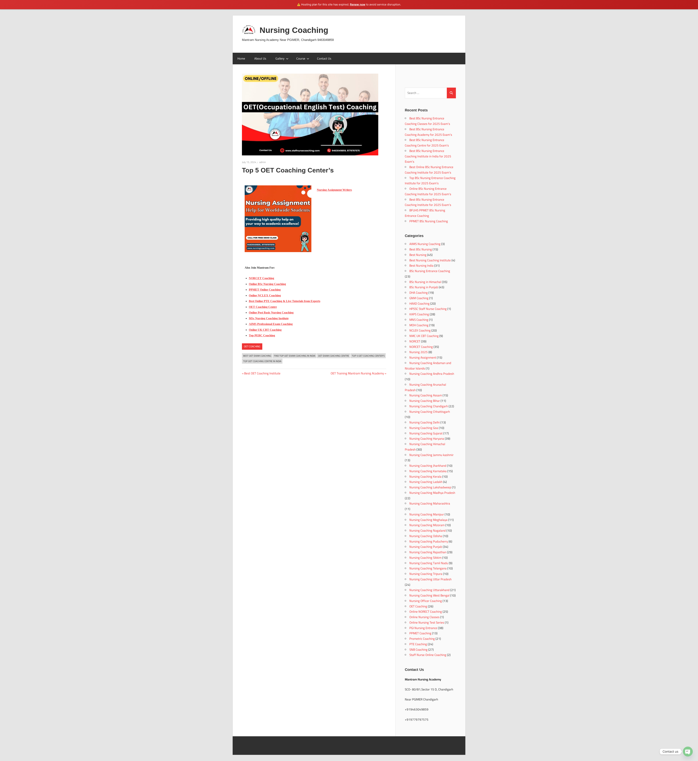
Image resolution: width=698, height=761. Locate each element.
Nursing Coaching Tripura (425, 574)
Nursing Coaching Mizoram (427, 525)
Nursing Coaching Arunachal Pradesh (425, 387)
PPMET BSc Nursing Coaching (428, 221)
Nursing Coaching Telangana (428, 568)
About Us (260, 58)
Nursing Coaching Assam (425, 395)
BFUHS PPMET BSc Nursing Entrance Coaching (425, 213)
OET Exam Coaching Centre (333, 356)
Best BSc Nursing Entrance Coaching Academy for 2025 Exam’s (428, 132)
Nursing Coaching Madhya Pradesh (432, 493)
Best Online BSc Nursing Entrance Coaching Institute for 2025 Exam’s (429, 169)
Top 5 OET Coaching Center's (368, 356)
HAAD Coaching (419, 303)
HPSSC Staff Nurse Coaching (428, 309)
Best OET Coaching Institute (262, 373)
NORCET (414, 341)
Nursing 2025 (418, 352)
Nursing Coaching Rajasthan (427, 552)
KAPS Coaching (419, 314)
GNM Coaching (418, 298)
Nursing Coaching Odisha (425, 536)
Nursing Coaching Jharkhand (427, 466)
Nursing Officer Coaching (425, 601)
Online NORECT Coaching (425, 612)
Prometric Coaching (422, 639)
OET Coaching (252, 346)
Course (300, 58)
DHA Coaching (418, 293)
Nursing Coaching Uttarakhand (429, 590)
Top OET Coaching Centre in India (262, 361)
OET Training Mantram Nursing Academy (357, 373)
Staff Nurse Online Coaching (427, 655)
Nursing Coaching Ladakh (425, 482)
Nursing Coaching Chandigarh (428, 406)
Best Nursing (417, 255)
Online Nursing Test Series (426, 622)
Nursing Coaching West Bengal (429, 595)
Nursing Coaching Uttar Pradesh (430, 579)
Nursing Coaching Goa (423, 428)
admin (262, 162)
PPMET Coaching (420, 633)
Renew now (357, 4)
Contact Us (324, 58)
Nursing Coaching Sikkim (425, 558)
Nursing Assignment (422, 357)
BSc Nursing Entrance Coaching (429, 271)
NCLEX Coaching (420, 330)
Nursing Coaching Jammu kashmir (431, 455)
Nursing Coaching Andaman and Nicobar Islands (428, 365)
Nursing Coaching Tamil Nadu (428, 563)
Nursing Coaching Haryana (426, 438)
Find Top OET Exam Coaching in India (294, 356)
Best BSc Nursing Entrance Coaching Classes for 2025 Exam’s (427, 121)
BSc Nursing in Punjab (423, 287)
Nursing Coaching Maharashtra (429, 503)
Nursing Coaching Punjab (425, 547)
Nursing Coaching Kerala (425, 476)
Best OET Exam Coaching (257, 356)
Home (241, 58)
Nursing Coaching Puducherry (428, 541)
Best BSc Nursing (420, 249)
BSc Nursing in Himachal (425, 282)
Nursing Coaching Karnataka (428, 471)
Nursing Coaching (294, 30)
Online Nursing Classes (424, 617)
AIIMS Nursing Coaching (424, 244)
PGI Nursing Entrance (423, 628)
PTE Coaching (418, 644)
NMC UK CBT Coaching (424, 336)
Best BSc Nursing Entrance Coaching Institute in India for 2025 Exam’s (428, 156)
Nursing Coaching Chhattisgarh (429, 412)
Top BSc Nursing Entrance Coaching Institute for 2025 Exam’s (430, 180)
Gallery (279, 58)
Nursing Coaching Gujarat (426, 433)
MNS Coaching (418, 320)
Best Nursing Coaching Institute (430, 260)
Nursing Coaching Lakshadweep (430, 487)
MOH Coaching (418, 325)
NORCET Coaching (421, 347)
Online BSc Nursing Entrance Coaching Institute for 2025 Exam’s (428, 191)
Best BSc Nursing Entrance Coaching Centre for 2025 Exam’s (427, 142)
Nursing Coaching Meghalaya (428, 520)
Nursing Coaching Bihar (424, 401)
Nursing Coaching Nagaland (427, 530)
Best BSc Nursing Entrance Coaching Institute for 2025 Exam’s (428, 202)
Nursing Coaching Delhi (424, 422)
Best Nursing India (421, 265)
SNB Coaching (418, 649)
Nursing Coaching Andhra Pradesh (431, 374)
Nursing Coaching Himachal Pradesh (425, 446)
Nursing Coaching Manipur (426, 514)
